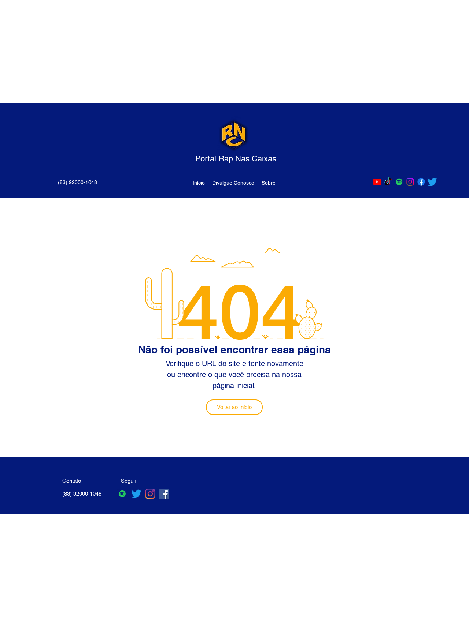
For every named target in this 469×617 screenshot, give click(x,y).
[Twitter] (432, 182)
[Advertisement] (220, 51)
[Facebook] (421, 182)
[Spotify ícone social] (399, 182)
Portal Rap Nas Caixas (235, 158)
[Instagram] (410, 182)
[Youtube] (377, 182)
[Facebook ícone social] (164, 494)
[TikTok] (388, 182)
